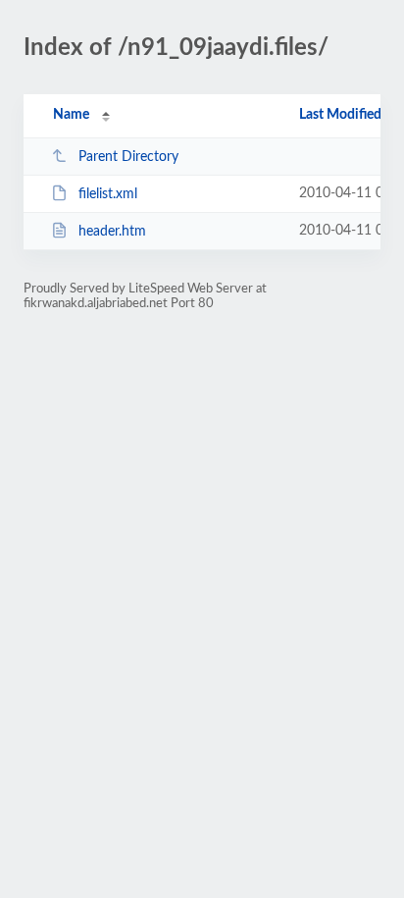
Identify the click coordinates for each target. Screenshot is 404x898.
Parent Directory (128, 157)
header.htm (112, 231)
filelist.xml (107, 194)
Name (71, 115)
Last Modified (340, 115)
